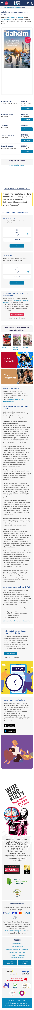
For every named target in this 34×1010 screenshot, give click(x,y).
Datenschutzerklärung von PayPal (15, 931)
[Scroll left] (7, 165)
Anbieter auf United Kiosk (17, 952)
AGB (8, 1003)
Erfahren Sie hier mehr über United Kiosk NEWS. (16, 621)
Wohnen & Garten (15, 7)
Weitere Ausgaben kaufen (16, 165)
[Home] (1, 7)
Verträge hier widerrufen (9, 962)
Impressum (23, 1003)
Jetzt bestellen (10, 653)
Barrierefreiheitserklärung (22, 1005)
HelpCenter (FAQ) (17, 944)
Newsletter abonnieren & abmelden (17, 949)
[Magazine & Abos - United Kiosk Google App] (11, 730)
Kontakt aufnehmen (17, 946)
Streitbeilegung (8, 1005)
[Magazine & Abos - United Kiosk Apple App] (10, 724)
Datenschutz (14, 1003)
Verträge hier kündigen (24, 962)
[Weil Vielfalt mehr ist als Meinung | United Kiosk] (17, 3)
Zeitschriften (6, 7)
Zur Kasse (27, 108)
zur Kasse (16, 246)
